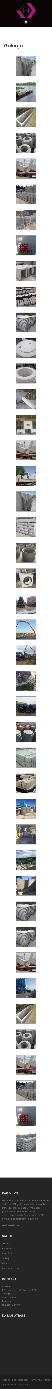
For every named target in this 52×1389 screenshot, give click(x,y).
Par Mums (7, 1248)
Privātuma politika (11, 1268)
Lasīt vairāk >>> (10, 1225)
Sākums (6, 1243)
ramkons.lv (36, 1379)
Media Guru (23, 1384)
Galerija (6, 1258)
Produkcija (7, 1253)
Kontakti (6, 1263)
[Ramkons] (26, 10)
